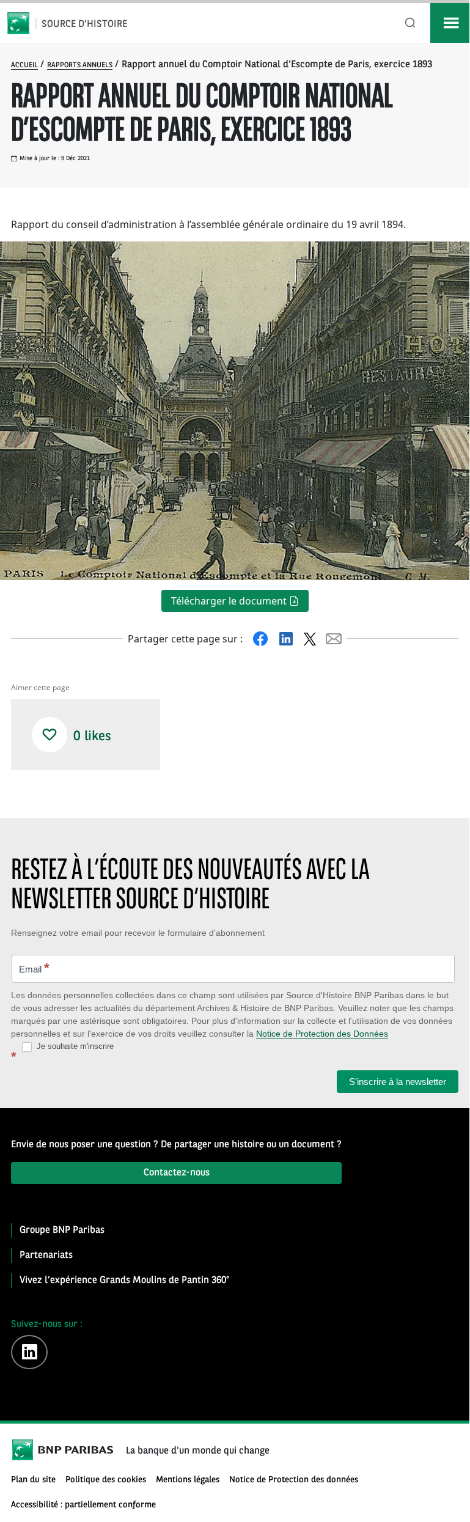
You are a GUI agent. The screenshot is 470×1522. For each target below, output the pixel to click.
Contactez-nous (177, 1173)
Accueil (24, 65)
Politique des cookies (105, 1480)
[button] (49, 734)
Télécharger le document (230, 601)
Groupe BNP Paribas (62, 1230)
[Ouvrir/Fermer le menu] (449, 23)
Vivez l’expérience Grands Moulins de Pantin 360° (124, 1280)
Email (34, 968)
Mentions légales (187, 1480)
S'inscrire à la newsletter (397, 1081)
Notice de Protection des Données (322, 1034)
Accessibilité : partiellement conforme (83, 1505)
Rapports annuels (79, 65)
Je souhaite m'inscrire (74, 1046)
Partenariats (46, 1255)
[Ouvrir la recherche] (410, 23)
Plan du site (33, 1480)
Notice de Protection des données (293, 1480)
